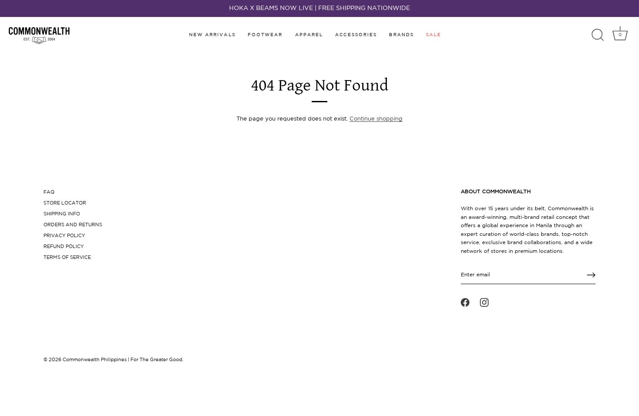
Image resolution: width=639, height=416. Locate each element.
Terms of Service (67, 257)
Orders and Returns (72, 225)
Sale (433, 35)
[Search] (597, 35)
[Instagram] (484, 302)
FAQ (48, 192)
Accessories (356, 35)
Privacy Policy (64, 236)
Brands (401, 35)
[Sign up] (591, 275)
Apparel (309, 35)
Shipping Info (61, 214)
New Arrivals (212, 35)
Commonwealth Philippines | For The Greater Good (122, 360)
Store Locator (64, 203)
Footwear (265, 35)
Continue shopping (376, 119)
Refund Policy (63, 247)
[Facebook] (465, 302)
